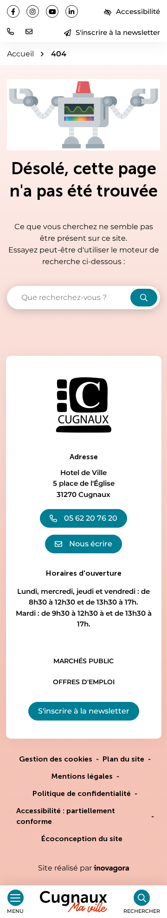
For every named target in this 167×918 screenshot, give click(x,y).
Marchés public (83, 661)
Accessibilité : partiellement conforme (65, 816)
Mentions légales (82, 776)
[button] (10, 31)
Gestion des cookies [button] (55, 759)
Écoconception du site (81, 838)
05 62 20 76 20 (90, 518)
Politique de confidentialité (81, 793)
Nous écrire (90, 543)
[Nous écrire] (29, 31)
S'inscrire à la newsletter (118, 32)
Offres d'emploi (84, 682)
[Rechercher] (143, 297)
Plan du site (123, 759)
